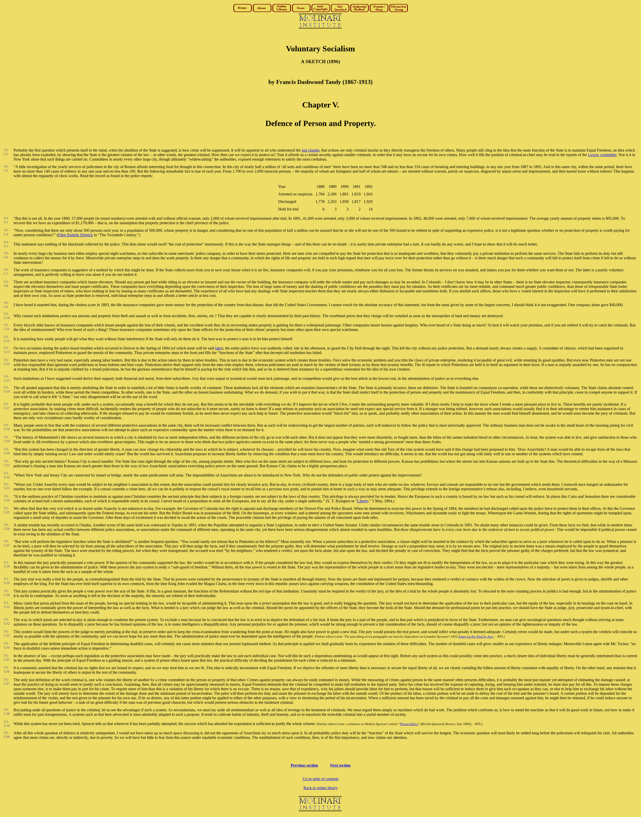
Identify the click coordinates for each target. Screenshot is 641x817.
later (218, 348)
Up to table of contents (321, 779)
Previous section (304, 765)
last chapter (310, 150)
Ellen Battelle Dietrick (75, 235)
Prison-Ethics (409, 724)
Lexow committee (602, 155)
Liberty (362, 501)
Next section (340, 765)
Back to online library (320, 788)
